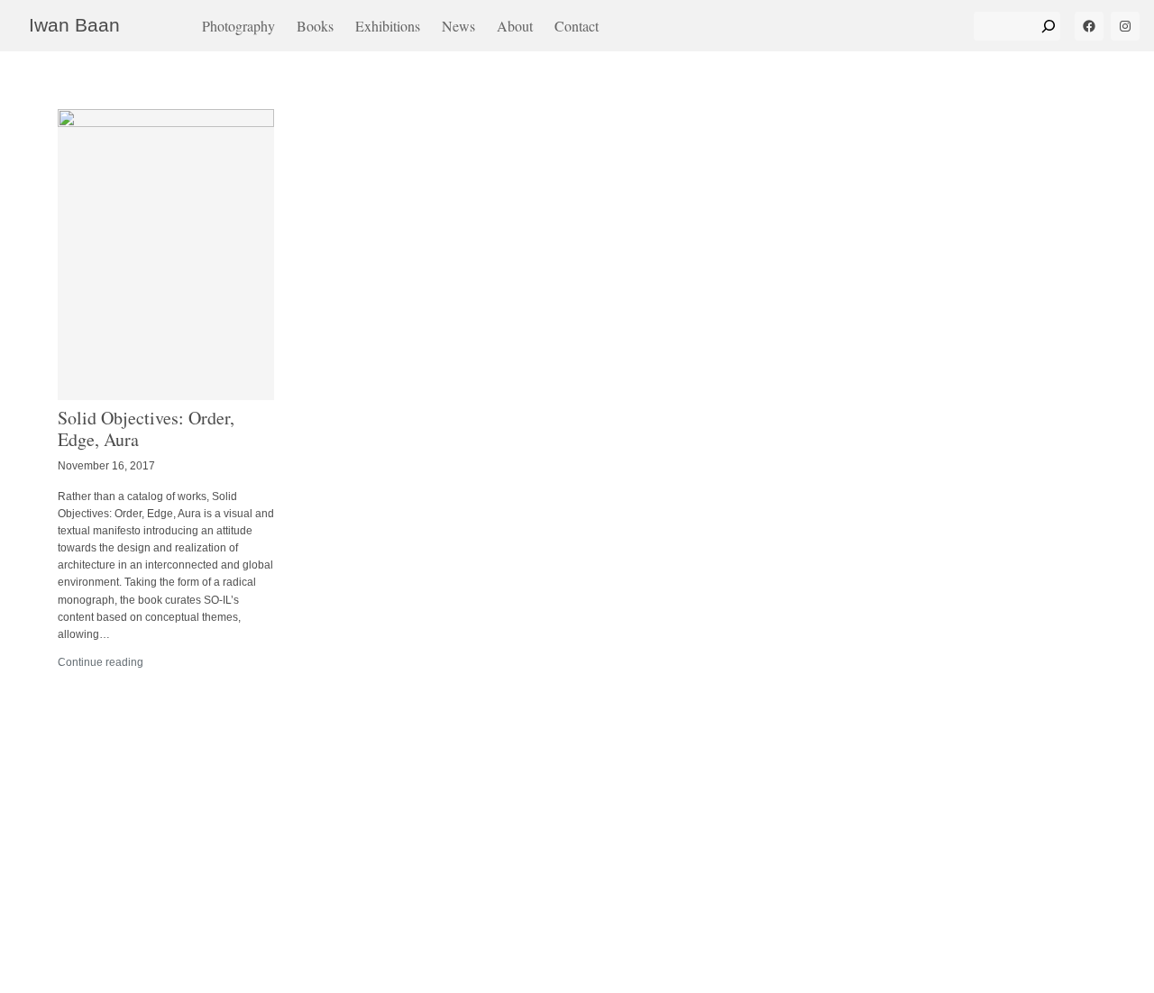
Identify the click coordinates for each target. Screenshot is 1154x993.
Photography (238, 25)
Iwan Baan (74, 25)
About (515, 25)
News (458, 25)
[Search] (1048, 26)
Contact (576, 25)
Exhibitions (387, 25)
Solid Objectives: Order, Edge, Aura (146, 428)
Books (315, 25)
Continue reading (100, 662)
